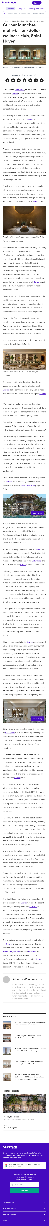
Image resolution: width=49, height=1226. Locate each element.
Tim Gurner (19, 89)
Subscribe (24, 1190)
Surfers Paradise (27, 485)
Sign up (37, 3)
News (6, 21)
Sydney (16, 951)
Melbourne (7, 951)
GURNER (33, 906)
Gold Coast (36, 560)
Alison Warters (25, 979)
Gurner (15, 93)
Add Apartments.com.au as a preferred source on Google (24, 1165)
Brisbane (32, 951)
